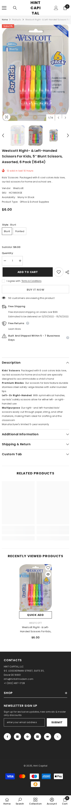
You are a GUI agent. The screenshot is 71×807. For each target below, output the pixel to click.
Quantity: (7, 253)
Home (5, 19)
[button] (58, 117)
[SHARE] (66, 272)
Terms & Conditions (31, 281)
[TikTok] (37, 736)
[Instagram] (17, 736)
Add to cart (27, 272)
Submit (57, 722)
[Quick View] (48, 574)
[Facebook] (7, 736)
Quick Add (35, 615)
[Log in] (56, 8)
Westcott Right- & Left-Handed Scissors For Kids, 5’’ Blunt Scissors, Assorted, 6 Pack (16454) (35, 630)
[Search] (15, 8)
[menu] (4, 8)
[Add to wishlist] (58, 272)
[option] (35, 72)
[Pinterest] (27, 736)
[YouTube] (47, 736)
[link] (18, 532)
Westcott (18, 188)
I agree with (13, 281)
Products (16, 19)
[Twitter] (57, 736)
